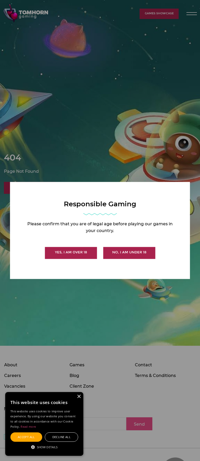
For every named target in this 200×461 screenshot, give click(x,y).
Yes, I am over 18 (71, 252)
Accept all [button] (26, 437)
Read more (28, 426)
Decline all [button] (61, 437)
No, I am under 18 (129, 252)
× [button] (79, 397)
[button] (44, 446)
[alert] (44, 424)
